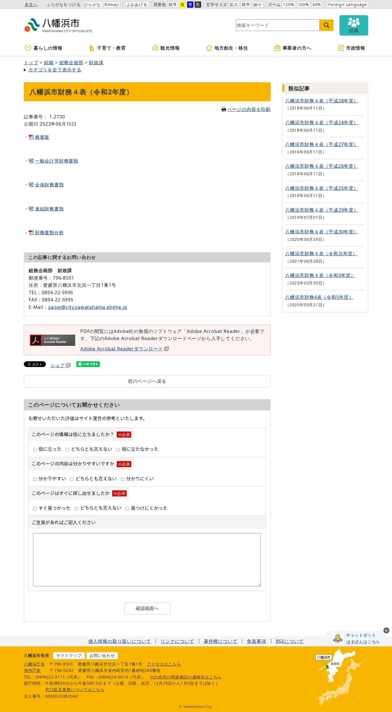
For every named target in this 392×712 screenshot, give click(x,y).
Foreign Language (347, 4)
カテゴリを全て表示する (54, 70)
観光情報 (170, 48)
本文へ (31, 4)
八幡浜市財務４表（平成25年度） (321, 188)
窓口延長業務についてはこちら (75, 689)
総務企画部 (71, 62)
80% (317, 4)
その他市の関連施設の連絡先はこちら (186, 677)
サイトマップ (69, 655)
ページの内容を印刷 (249, 109)
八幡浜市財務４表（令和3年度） (320, 275)
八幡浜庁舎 (34, 664)
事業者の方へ (297, 48)
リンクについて (177, 641)
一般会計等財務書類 (56, 161)
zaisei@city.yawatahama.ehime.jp (87, 307)
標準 (172, 4)
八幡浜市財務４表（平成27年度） (321, 144)
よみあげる (137, 4)
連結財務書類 (49, 209)
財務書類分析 (49, 232)
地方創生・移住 (231, 48)
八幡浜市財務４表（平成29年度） (321, 210)
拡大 (234, 4)
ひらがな (92, 4)
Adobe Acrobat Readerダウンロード (121, 349)
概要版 (42, 137)
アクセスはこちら (164, 664)
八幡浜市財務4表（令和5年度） (319, 297)
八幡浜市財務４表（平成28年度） (321, 100)
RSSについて (290, 641)
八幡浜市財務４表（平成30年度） (321, 232)
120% (288, 4)
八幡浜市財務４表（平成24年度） (321, 122)
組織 (49, 62)
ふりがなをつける (63, 4)
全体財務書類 (49, 185)
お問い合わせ (102, 655)
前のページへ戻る (147, 381)
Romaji (111, 4)
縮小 (257, 4)
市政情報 (355, 48)
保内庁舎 (32, 670)
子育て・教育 (111, 48)
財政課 (96, 62)
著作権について (221, 641)
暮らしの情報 (48, 48)
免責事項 (256, 641)
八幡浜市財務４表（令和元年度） (321, 253)
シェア (58, 365)
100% (303, 4)
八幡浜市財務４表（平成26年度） (321, 166)
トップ (31, 62)
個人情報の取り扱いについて (119, 641)
